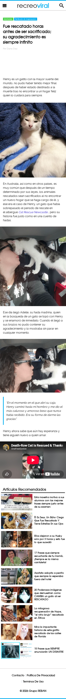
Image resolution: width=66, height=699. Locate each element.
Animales (8, 19)
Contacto (18, 675)
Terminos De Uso (33, 681)
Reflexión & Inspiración (25, 19)
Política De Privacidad (41, 675)
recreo (33, 5)
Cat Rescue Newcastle (33, 212)
